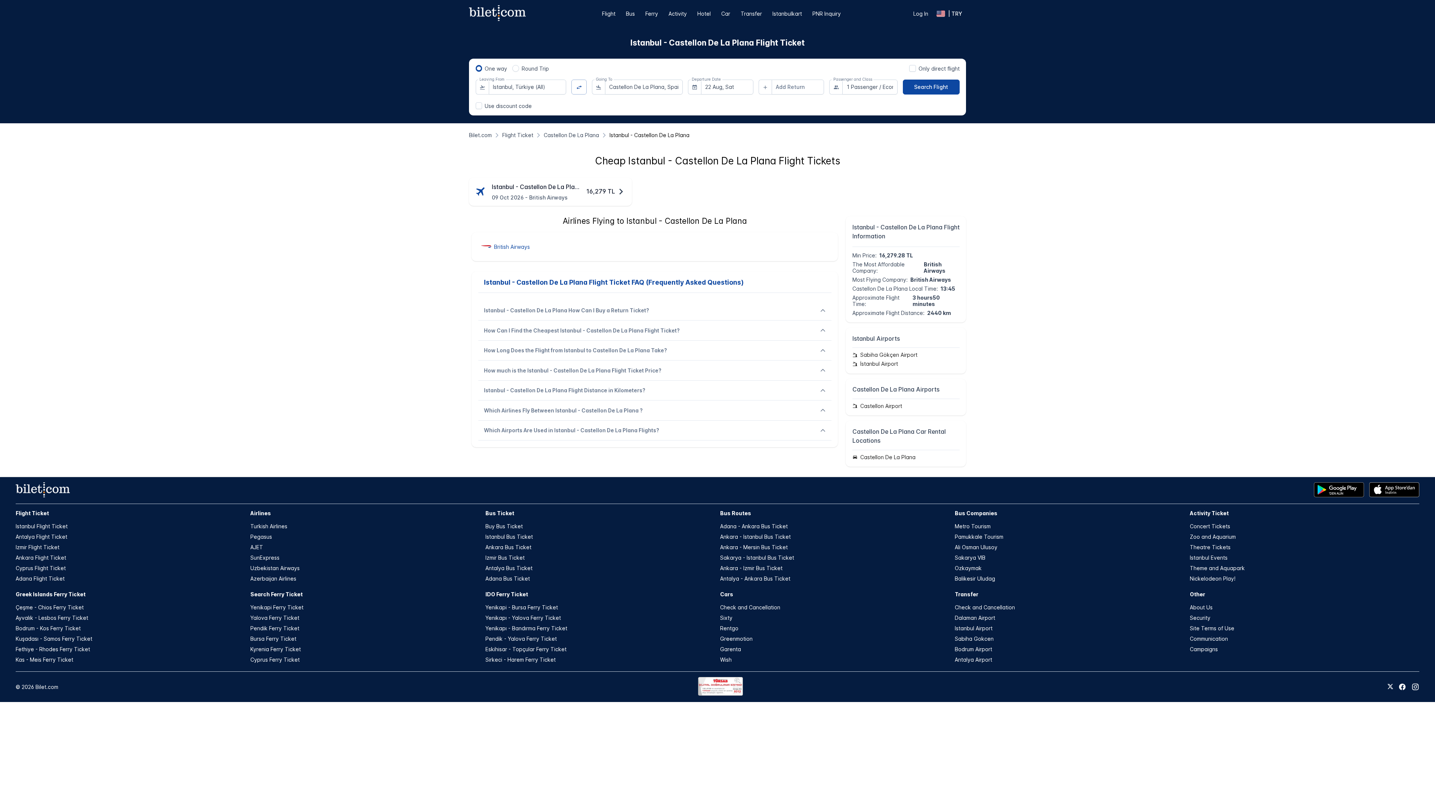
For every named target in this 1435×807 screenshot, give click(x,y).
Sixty (726, 618)
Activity (678, 13)
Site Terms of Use (1212, 628)
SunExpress (265, 557)
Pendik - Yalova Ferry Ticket (521, 639)
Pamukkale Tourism (979, 537)
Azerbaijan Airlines (273, 578)
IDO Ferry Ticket (506, 594)
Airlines (260, 513)
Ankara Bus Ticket (508, 547)
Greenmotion (736, 639)
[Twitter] (1390, 687)
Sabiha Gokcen (974, 639)
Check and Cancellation (750, 607)
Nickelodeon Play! (1212, 578)
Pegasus (261, 537)
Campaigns (1204, 649)
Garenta (730, 649)
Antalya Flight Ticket (41, 537)
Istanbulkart (787, 13)
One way (496, 68)
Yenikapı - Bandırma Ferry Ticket (526, 628)
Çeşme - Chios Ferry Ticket (50, 607)
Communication (1209, 639)
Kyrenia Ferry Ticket (275, 649)
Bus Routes (735, 513)
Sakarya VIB (970, 557)
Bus (630, 13)
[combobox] (528, 87)
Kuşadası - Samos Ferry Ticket (54, 639)
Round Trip (535, 68)
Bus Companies (976, 513)
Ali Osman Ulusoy (976, 547)
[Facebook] (1402, 687)
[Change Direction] (579, 87)
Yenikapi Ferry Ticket (276, 607)
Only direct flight (939, 68)
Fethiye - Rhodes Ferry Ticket (53, 649)
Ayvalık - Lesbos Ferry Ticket (52, 618)
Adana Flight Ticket (40, 578)
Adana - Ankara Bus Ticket (754, 526)
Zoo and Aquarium (1213, 537)
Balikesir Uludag (975, 578)
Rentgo (729, 628)
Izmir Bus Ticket (505, 557)
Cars (726, 594)
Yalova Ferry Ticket (274, 618)
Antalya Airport (973, 659)
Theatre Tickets (1210, 547)
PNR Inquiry (826, 13)
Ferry (651, 13)
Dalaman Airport (975, 618)
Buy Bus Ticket (504, 526)
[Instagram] (1415, 687)
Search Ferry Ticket (276, 594)
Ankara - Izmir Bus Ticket (751, 568)
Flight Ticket (32, 513)
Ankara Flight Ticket (41, 557)
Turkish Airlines (268, 526)
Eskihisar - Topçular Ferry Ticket (526, 649)
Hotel (704, 13)
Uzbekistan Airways (275, 568)
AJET (256, 547)
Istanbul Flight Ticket (42, 526)
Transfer (751, 13)
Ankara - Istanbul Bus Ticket (755, 537)
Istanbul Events (1209, 557)
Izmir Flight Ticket (37, 547)
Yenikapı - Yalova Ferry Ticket (523, 618)
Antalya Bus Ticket (509, 568)
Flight (608, 13)
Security (1200, 618)
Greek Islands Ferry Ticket (51, 594)
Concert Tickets (1210, 526)
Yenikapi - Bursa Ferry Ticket (521, 607)
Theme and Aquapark (1217, 568)
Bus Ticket (499, 513)
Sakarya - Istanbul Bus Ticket (757, 557)
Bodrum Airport (973, 649)
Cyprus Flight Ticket (41, 568)
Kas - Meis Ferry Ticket (44, 659)
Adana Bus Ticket (507, 578)
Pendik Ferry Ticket (274, 628)
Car (725, 13)
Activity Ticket (1209, 513)
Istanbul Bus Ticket (509, 537)
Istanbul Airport (974, 628)
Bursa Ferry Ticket (273, 639)
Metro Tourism (973, 526)
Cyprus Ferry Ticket (275, 659)
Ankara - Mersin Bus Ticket (754, 547)
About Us (1201, 607)
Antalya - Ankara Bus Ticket (755, 578)
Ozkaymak (968, 568)
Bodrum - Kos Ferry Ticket (48, 628)
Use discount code (508, 106)
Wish (726, 659)
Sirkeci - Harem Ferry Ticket (520, 659)
